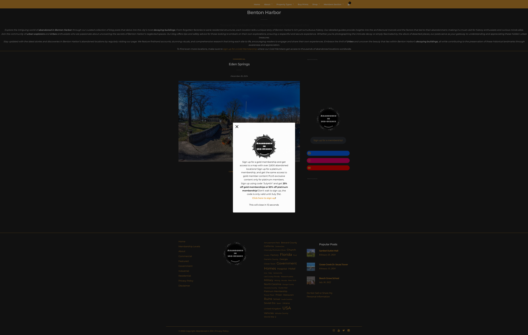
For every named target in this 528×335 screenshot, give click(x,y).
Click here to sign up (263, 198)
